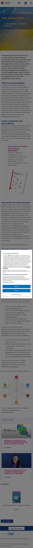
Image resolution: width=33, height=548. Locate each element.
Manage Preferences (16, 294)
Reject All (16, 286)
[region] (16, 274)
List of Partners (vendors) (8, 282)
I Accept (16, 290)
